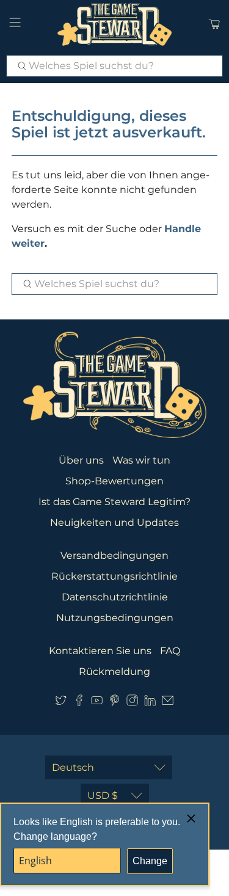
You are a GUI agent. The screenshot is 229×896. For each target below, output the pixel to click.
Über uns (81, 460)
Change (150, 861)
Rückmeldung (114, 671)
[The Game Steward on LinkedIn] (150, 702)
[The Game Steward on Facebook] (79, 702)
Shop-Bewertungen (114, 481)
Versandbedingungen (114, 555)
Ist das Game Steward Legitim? (114, 502)
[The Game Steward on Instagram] (132, 702)
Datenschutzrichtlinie (115, 597)
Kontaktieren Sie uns (100, 651)
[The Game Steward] (114, 24)
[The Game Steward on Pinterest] (114, 702)
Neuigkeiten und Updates (114, 522)
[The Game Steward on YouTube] (97, 702)
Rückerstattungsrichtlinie (114, 576)
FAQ (170, 651)
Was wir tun (141, 460)
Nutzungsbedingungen (114, 618)
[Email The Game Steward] (167, 702)
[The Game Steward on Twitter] (61, 702)
